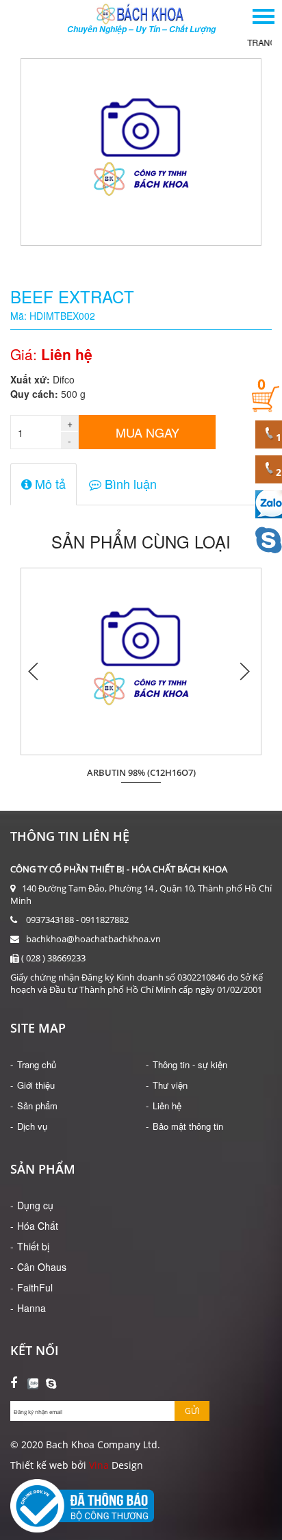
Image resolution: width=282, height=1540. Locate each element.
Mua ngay (147, 432)
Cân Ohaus (41, 1267)
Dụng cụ (35, 1205)
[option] (141, 670)
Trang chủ (36, 1064)
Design (126, 1465)
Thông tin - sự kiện (190, 1064)
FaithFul (35, 1287)
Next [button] (244, 671)
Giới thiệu (36, 1084)
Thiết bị (33, 1246)
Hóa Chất (37, 1226)
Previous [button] (34, 671)
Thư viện (170, 1084)
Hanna (31, 1308)
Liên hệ (167, 1105)
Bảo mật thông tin (188, 1126)
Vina (99, 1465)
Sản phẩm (37, 1105)
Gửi (192, 1411)
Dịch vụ (32, 1126)
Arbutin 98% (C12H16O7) (141, 773)
